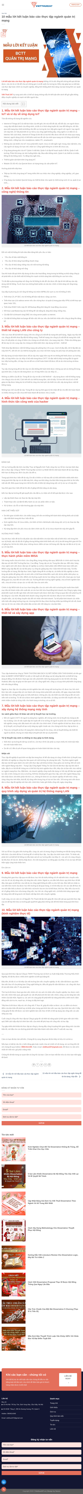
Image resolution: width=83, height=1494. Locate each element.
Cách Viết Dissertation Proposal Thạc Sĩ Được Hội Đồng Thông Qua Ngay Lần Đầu (52, 1283)
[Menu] (3, 4)
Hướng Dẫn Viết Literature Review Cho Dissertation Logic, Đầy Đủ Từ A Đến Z (53, 1256)
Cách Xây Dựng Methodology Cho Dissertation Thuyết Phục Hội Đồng (51, 1229)
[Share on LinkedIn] (49, 1065)
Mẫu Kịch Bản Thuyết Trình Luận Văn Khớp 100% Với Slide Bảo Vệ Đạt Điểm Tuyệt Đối (53, 1337)
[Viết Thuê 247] (41, 5)
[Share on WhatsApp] (33, 1065)
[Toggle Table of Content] (21, 104)
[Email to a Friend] (45, 1065)
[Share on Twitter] (41, 1065)
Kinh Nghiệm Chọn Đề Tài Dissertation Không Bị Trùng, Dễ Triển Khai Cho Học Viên (53, 1148)
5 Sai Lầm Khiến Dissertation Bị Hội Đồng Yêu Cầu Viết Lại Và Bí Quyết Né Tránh (53, 1175)
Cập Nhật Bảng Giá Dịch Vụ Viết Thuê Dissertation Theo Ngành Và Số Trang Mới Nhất (52, 1202)
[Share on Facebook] (37, 1065)
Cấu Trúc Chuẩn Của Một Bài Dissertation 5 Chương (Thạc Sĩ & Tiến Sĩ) (53, 1310)
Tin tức (4, 13)
